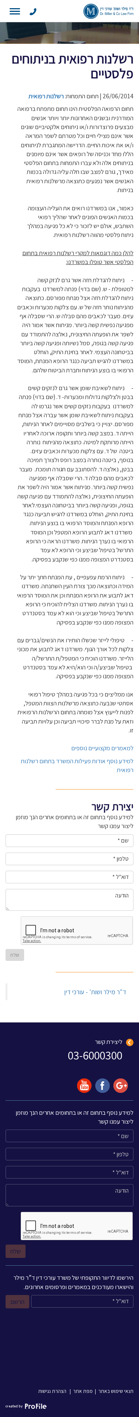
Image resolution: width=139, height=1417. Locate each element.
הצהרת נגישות (52, 1391)
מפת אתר (83, 1391)
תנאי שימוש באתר (115, 1391)
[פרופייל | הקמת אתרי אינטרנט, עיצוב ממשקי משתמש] (26, 1406)
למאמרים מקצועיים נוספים (102, 748)
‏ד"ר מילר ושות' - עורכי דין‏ (95, 992)
